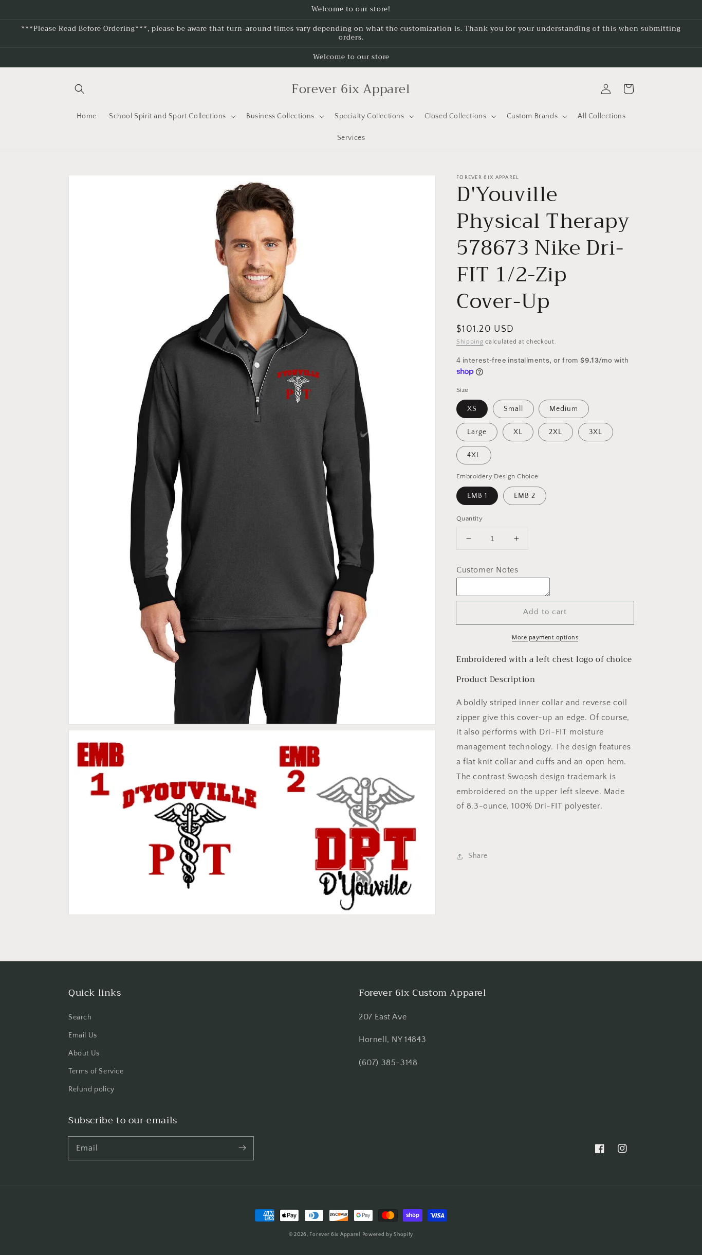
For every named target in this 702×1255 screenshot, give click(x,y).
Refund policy (91, 1089)
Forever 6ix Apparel (334, 1235)
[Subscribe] (242, 1148)
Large (477, 432)
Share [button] (478, 856)
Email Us (82, 1035)
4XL (474, 456)
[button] (79, 89)
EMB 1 (477, 496)
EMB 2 (524, 496)
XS (472, 409)
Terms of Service (96, 1071)
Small (513, 409)
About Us (84, 1053)
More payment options (545, 637)
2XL (555, 432)
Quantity (469, 518)
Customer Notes (487, 570)
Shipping (470, 341)
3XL (595, 432)
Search (80, 1017)
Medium (563, 409)
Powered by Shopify (388, 1235)
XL (518, 432)
